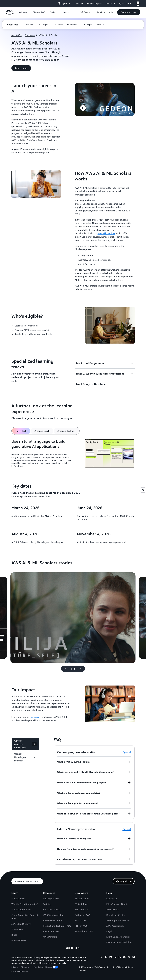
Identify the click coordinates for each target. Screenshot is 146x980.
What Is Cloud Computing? (24, 904)
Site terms (25, 967)
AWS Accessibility (115, 925)
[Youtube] (124, 957)
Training (47, 904)
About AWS (16, 35)
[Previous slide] (64, 669)
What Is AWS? (18, 898)
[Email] (133, 957)
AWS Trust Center (52, 909)
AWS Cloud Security (21, 923)
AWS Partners (50, 936)
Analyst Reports (51, 931)
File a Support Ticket (116, 904)
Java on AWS (81, 920)
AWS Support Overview (118, 920)
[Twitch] (120, 957)
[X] (101, 957)
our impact (35, 717)
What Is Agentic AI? (21, 909)
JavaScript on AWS (84, 931)
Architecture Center (53, 920)
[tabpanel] (73, 454)
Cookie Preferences (19, 971)
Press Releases (18, 940)
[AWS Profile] (138, 3)
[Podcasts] (129, 957)
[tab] (21, 431)
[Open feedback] (142, 490)
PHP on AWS (81, 925)
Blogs (14, 934)
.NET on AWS (81, 909)
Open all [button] (126, 752)
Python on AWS (82, 915)
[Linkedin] (111, 957)
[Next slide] (81, 669)
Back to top (71, 947)
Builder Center (82, 898)
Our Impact (30, 35)
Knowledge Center (115, 915)
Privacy (14, 967)
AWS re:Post (112, 909)
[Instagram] (115, 957)
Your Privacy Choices (43, 967)
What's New (17, 929)
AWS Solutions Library (54, 915)
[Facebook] (106, 957)
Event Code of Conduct (117, 936)
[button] (39, 12)
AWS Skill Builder (106, 233)
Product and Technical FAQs (57, 925)
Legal (109, 931)
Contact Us (111, 898)
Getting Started (51, 898)
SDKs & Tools (81, 904)
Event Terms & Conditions (119, 942)
